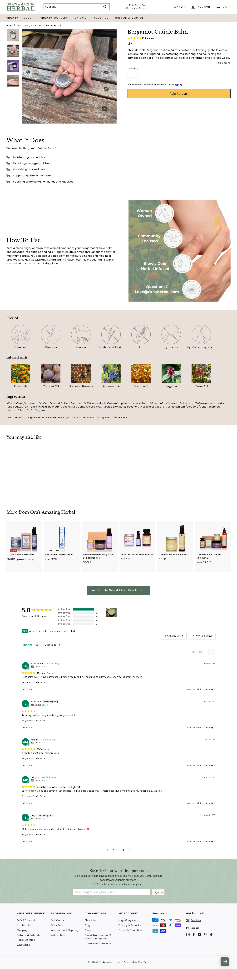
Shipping (22, 930)
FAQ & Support (26, 920)
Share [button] (29, 689)
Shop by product (20, 17)
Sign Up (158, 892)
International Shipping (64, 930)
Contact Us (24, 925)
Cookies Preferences (98, 943)
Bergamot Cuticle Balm (33, 682)
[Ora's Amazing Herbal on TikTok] (211, 934)
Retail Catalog (26, 939)
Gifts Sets (57, 925)
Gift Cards (57, 920)
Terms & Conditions (130, 930)
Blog (87, 925)
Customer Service (129, 17)
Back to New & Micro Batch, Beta (121, 590)
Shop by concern (54, 17)
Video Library (59, 935)
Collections (22, 25)
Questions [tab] (50, 644)
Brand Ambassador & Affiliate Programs (98, 936)
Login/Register (127, 920)
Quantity (133, 68)
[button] (208, 689)
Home (9, 25)
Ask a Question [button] (175, 635)
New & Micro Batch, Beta (45, 25)
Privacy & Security (129, 925)
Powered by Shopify (135, 962)
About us (101, 17)
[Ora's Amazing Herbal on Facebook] (193, 934)
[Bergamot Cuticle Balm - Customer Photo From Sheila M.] (111, 612)
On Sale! (81, 17)
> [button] (129, 849)
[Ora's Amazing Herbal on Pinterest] (205, 934)
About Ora (91, 920)
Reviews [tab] (28, 644)
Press (88, 930)
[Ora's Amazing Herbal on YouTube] (199, 934)
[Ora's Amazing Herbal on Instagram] (188, 934)
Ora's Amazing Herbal (52, 512)
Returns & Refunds (28, 935)
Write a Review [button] (204, 635)
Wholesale (23, 944)
